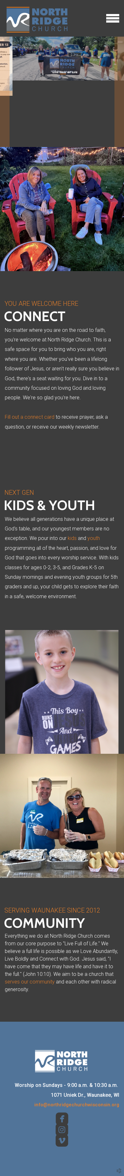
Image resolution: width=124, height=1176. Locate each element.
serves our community (30, 982)
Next (119, 92)
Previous (5, 92)
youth (93, 538)
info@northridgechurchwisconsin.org (76, 1105)
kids (72, 538)
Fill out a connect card (29, 417)
